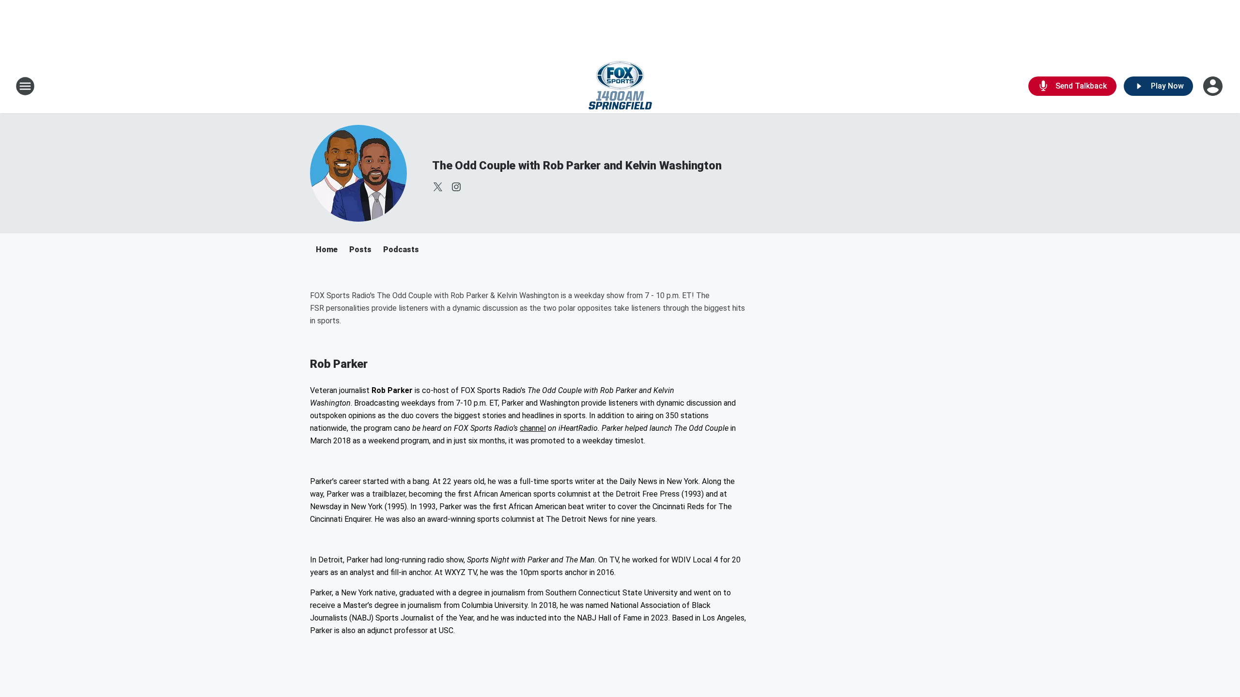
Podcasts (401, 249)
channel (533, 428)
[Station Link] (620, 86)
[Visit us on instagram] (456, 187)
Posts (360, 249)
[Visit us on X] (438, 187)
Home (327, 249)
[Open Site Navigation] (25, 86)
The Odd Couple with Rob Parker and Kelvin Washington (577, 165)
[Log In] (1213, 86)
